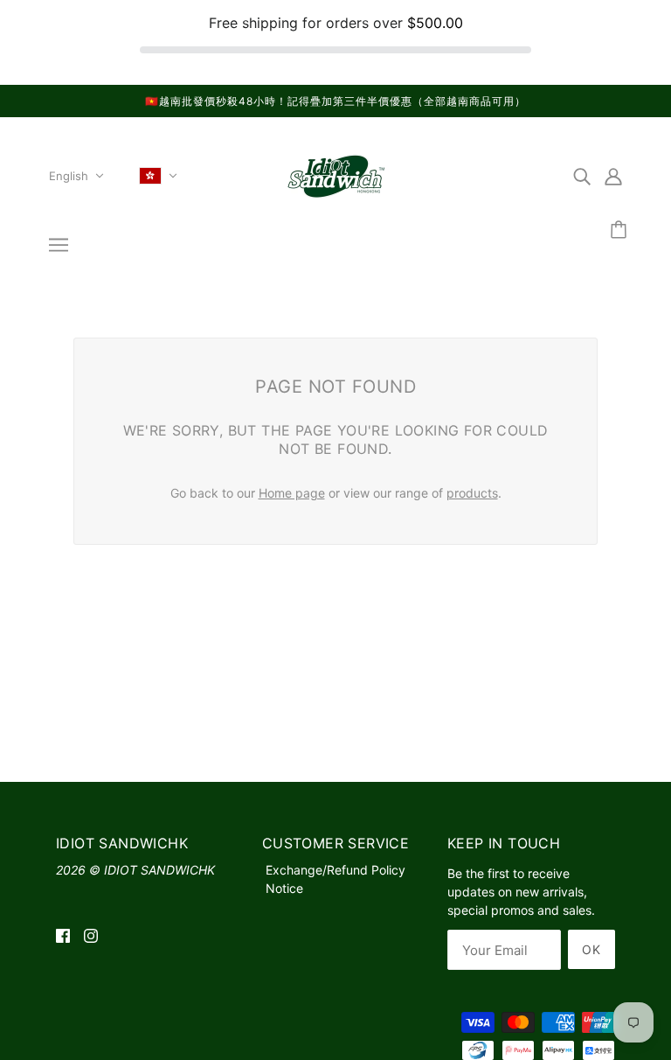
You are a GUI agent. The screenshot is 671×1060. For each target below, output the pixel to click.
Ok (591, 949)
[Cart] (621, 230)
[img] (582, 175)
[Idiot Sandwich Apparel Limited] (335, 200)
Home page (292, 492)
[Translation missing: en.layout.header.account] (613, 175)
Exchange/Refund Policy (335, 869)
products (472, 492)
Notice (284, 888)
